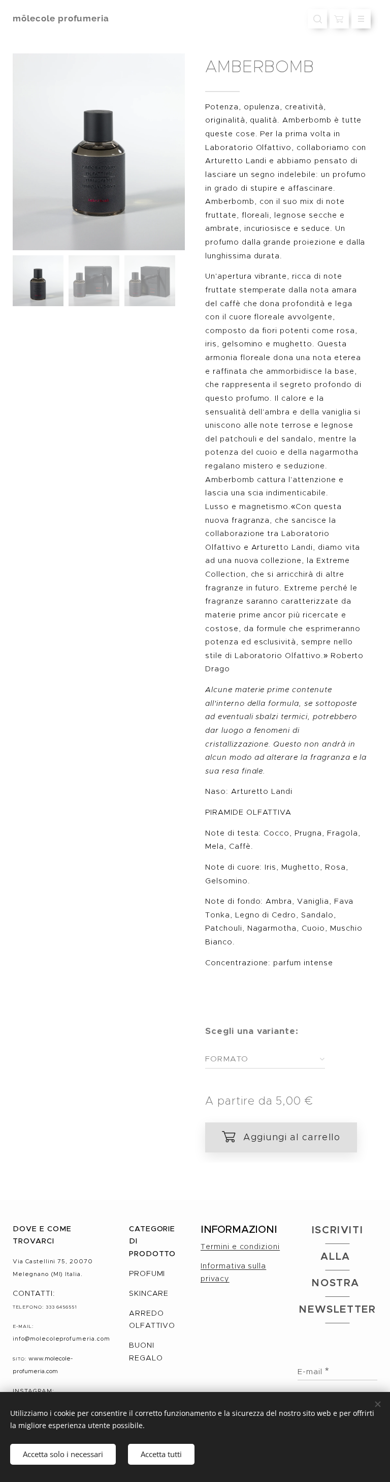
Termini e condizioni (240, 1246)
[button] (317, 18)
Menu (361, 18)
